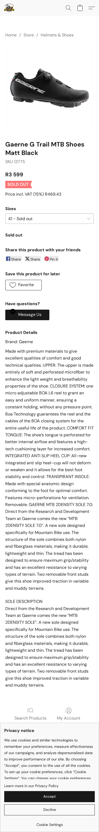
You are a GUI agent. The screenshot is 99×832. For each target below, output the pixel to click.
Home (11, 35)
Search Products (30, 718)
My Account (68, 718)
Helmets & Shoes (57, 35)
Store (28, 35)
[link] (49, 822)
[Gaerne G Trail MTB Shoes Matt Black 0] (49, 88)
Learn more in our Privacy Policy (31, 785)
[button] (9, 8)
